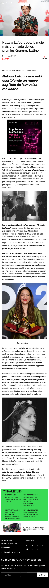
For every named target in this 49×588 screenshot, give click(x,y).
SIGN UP (42, 575)
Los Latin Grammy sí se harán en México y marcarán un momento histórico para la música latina (12, 514)
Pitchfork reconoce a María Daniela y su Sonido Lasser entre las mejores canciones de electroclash (31, 500)
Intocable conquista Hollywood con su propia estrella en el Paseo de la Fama (31, 513)
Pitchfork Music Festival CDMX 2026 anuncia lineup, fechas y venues (13, 498)
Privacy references (9, 543)
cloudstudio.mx (24, 583)
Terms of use (6, 540)
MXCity (6, 59)
